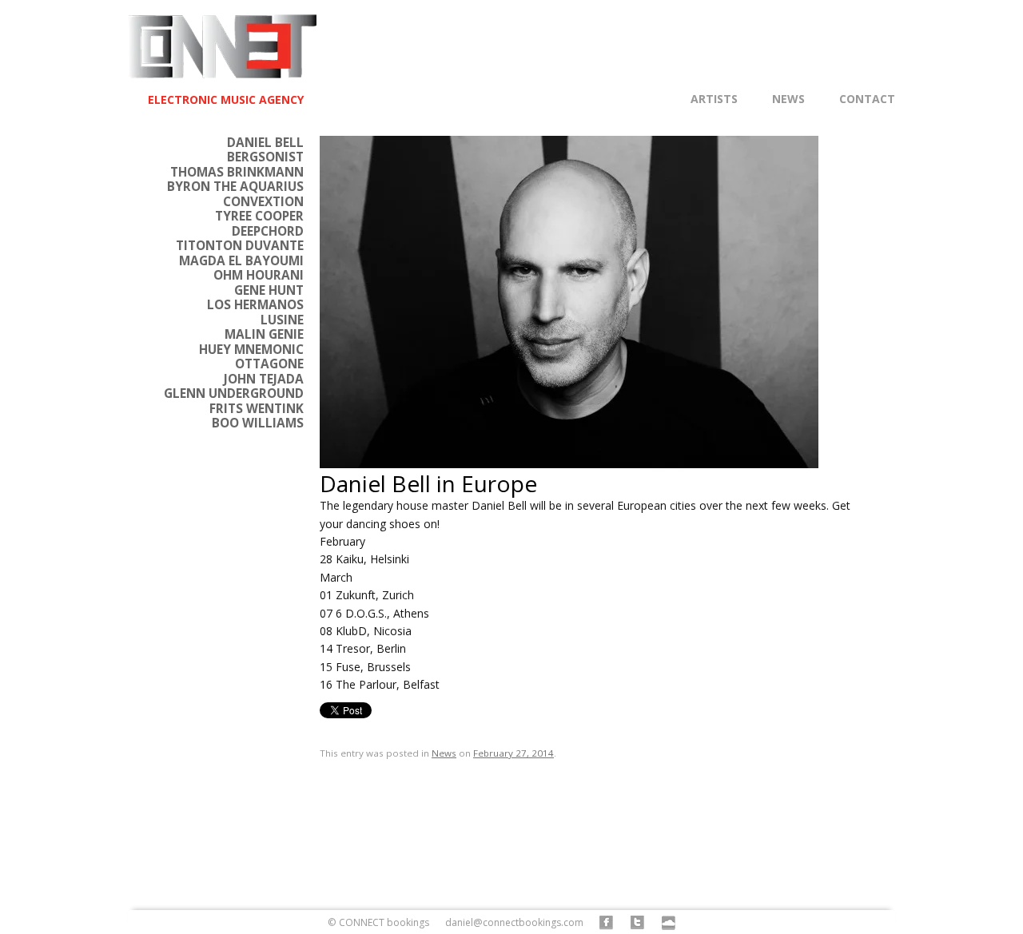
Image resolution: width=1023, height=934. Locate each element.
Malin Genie (264, 334)
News (788, 99)
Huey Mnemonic (251, 349)
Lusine (282, 320)
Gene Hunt (269, 290)
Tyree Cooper (259, 216)
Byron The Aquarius (235, 186)
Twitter (638, 923)
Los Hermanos (255, 304)
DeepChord (268, 231)
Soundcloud (669, 923)
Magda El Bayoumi (241, 260)
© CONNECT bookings (378, 922)
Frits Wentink (256, 408)
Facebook (607, 923)
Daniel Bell (265, 142)
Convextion (263, 201)
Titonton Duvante (240, 245)
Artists (714, 99)
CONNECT (222, 54)
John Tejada (264, 379)
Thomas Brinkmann (237, 172)
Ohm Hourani (258, 275)
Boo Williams (258, 423)
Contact (867, 99)
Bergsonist (265, 157)
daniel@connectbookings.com (514, 922)
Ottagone (269, 364)
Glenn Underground (234, 393)
